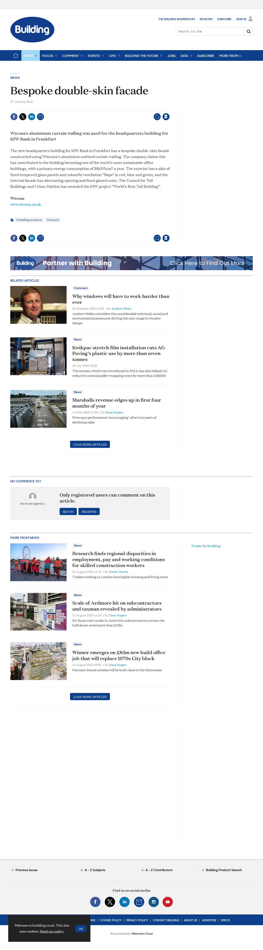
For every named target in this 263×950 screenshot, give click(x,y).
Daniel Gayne (118, 572)
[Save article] (166, 116)
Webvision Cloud (142, 933)
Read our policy (51, 931)
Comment (81, 288)
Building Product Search (224, 870)
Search (248, 31)
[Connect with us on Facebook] (95, 902)
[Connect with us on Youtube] (167, 902)
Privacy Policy (137, 920)
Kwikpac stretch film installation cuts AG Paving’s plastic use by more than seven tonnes (118, 353)
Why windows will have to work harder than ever (120, 299)
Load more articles (90, 444)
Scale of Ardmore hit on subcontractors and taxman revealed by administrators (116, 606)
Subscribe (224, 19)
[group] (229, 55)
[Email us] (139, 902)
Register (206, 19)
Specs (225, 920)
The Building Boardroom (176, 19)
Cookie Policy (111, 920)
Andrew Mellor (122, 308)
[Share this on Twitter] (23, 116)
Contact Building (166, 920)
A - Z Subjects (95, 870)
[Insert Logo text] (32, 41)
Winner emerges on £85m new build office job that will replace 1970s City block (118, 655)
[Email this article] (40, 116)
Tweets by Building (205, 545)
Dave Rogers (114, 412)
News (15, 78)
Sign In (241, 19)
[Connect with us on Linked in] (124, 902)
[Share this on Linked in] (31, 116)
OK (81, 928)
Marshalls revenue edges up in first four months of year (116, 403)
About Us (190, 920)
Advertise (209, 920)
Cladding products (29, 220)
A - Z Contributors (159, 870)
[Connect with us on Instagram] (153, 902)
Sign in (114, 108)
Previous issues (27, 870)
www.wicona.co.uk (25, 204)
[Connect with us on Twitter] (110, 902)
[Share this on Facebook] (14, 116)
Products (53, 220)
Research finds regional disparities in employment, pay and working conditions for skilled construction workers (118, 559)
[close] (169, 108)
